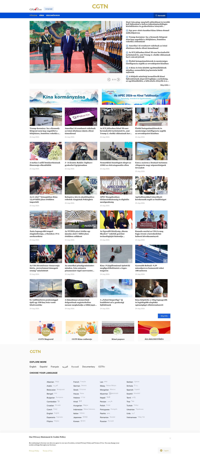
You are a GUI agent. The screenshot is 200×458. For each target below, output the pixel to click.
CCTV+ (101, 366)
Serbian (133, 382)
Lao (103, 382)
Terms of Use (47, 451)
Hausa (78, 394)
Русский (75, 366)
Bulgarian (55, 397)
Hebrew (79, 397)
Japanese (80, 417)
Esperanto (55, 417)
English (33, 366)
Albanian (53, 382)
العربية (65, 366)
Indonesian (84, 409)
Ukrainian (135, 409)
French (79, 382)
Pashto (105, 413)
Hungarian (80, 405)
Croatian (54, 405)
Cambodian (53, 401)
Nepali (105, 397)
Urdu (131, 413)
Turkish (132, 405)
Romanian (107, 417)
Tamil (131, 397)
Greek (79, 390)
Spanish (133, 390)
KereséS (161, 15)
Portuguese (108, 409)
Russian (107, 421)
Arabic (52, 386)
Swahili (133, 394)
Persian (106, 401)
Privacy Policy (34, 451)
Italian (79, 413)
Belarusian (55, 390)
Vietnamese (136, 417)
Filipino (53, 421)
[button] (109, 79)
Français (55, 366)
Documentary (88, 366)
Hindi (77, 401)
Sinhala (132, 386)
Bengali (52, 394)
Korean (79, 421)
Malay (108, 386)
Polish (105, 405)
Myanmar (109, 394)
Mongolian (107, 390)
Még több (164, 316)
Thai (130, 401)
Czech (52, 409)
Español (43, 366)
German (79, 386)
